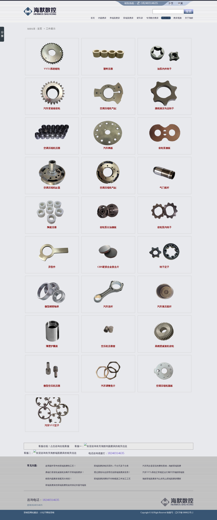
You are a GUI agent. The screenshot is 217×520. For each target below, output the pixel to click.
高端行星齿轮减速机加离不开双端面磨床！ (64, 472)
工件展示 (166, 18)
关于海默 (189, 18)
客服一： (79, 446)
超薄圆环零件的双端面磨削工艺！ (60, 466)
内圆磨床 (102, 18)
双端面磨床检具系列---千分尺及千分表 (111, 466)
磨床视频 (177, 18)
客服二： (28, 453)
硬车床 (140, 18)
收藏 (180, 3)
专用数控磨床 (152, 18)
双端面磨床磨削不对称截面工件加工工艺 (112, 478)
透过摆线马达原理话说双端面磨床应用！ (112, 472)
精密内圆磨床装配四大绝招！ (58, 478)
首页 (171, 3)
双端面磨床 (128, 18)
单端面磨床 (115, 18)
